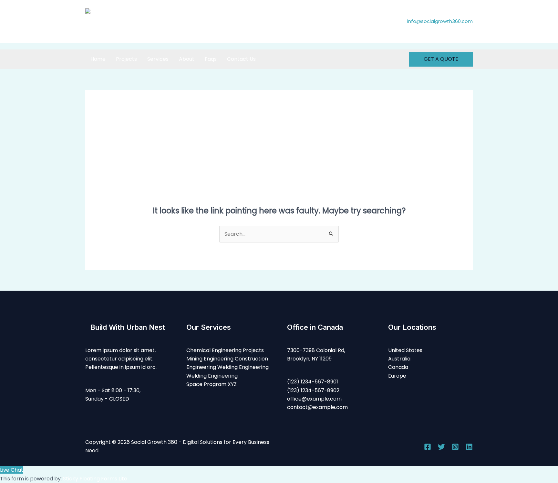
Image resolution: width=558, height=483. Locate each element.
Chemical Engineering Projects (225, 350)
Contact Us (241, 59)
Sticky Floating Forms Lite (95, 478)
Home (98, 59)
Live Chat (11, 470)
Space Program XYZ (211, 384)
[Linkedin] (469, 446)
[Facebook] (427, 446)
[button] (441, 59)
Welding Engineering (212, 376)
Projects (126, 59)
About (186, 59)
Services (158, 59)
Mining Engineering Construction (227, 358)
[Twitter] (441, 446)
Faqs (211, 59)
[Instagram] (455, 446)
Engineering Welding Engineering (227, 367)
